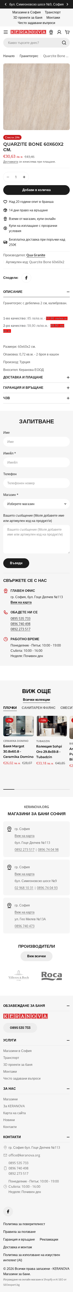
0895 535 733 (20, 618)
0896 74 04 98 (48, 849)
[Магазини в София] (51, 32)
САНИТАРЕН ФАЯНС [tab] (39, 708)
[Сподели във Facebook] (26, 278)
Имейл (9, 453)
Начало (9, 56)
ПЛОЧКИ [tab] (10, 708)
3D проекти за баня (27, 17)
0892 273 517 (20, 629)
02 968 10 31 (24, 888)
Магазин (10, 494)
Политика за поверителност (24, 1224)
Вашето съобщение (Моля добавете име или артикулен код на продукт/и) (33, 518)
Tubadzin (43, 741)
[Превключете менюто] (5, 32)
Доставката (10, 161)
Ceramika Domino (15, 741)
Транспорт (53, 12)
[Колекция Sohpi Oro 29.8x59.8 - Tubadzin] (51, 726)
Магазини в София (26, 12)
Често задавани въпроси (36, 23)
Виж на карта (24, 835)
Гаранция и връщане (19, 1239)
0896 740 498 (20, 624)
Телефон (10, 474)
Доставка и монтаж (17, 1247)
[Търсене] (64, 42)
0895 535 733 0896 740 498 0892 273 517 (18, 1168)
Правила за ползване (19, 1231)
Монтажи (53, 17)
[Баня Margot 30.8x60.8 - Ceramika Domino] (18, 726)
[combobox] (36, 43)
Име (6, 432)
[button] (5, 4)
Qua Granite (35, 255)
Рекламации (49, 1239)
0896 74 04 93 (47, 888)
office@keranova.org (24, 1155)
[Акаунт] (59, 32)
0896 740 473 (24, 926)
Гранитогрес (29, 56)
